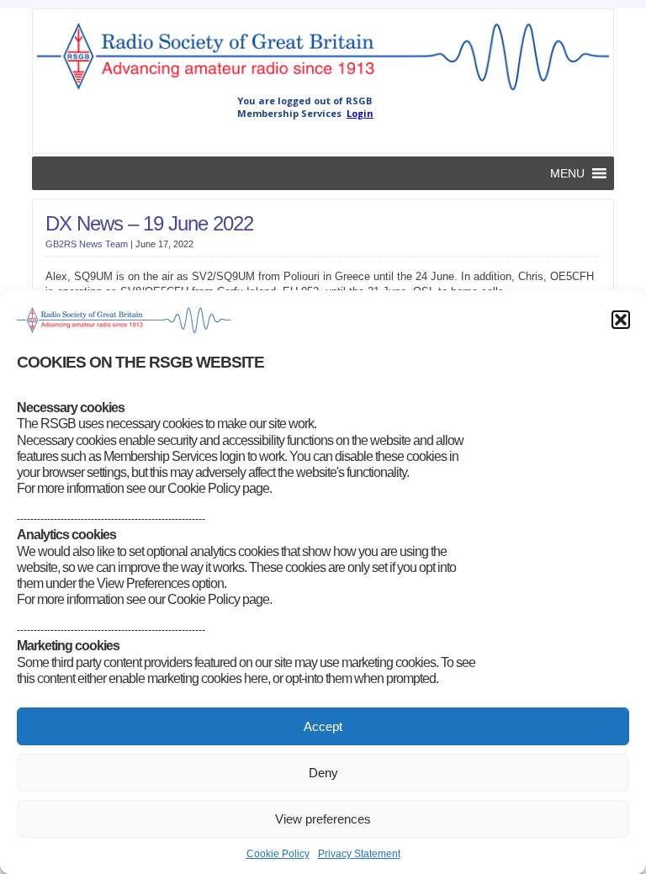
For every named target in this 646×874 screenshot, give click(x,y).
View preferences (323, 819)
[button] (620, 319)
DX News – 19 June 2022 (149, 223)
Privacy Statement (359, 854)
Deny (323, 772)
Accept (323, 726)
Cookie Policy (278, 854)
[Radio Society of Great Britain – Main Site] (322, 91)
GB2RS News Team (86, 244)
